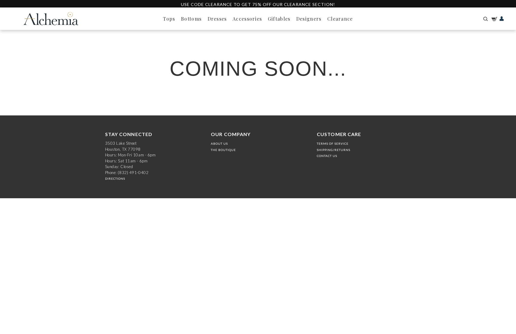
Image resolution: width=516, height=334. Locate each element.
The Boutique (223, 150)
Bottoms (191, 19)
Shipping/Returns (333, 150)
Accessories (247, 19)
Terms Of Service (332, 143)
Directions (115, 178)
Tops (169, 19)
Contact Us (327, 156)
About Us (219, 143)
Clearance (340, 19)
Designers (309, 19)
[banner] (51, 18)
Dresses (217, 19)
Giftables (279, 19)
